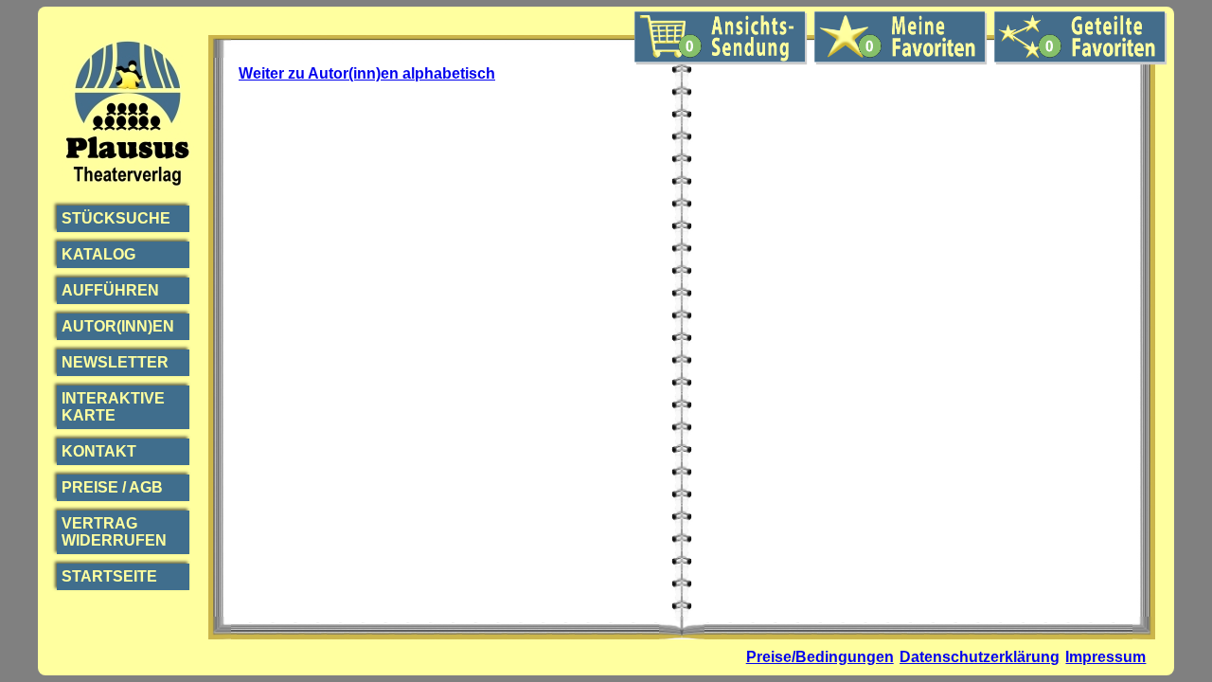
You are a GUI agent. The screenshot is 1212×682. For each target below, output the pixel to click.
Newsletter (115, 362)
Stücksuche (116, 218)
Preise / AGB (112, 487)
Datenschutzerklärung (980, 657)
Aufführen (110, 290)
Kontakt (99, 451)
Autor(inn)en (118, 326)
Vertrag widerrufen (114, 531)
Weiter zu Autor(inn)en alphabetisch (367, 73)
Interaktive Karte (113, 406)
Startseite (109, 576)
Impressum (1105, 657)
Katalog (98, 254)
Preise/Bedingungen (820, 657)
